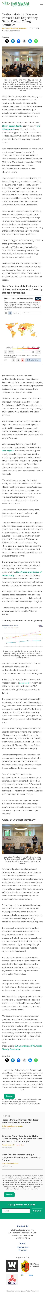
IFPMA (9, 1102)
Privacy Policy (22, 1247)
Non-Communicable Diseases (14, 28)
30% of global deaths (12, 126)
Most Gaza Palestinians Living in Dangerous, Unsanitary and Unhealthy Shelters (21, 1157)
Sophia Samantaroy (11, 31)
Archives (22, 1250)
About (23, 1243)
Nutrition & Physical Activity (19, 1104)
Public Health (35, 1104)
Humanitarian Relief (10, 1164)
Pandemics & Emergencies (13, 1145)
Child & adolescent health (12, 1126)
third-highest (8, 451)
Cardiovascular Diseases (17, 1100)
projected (24, 683)
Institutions (16, 1102)
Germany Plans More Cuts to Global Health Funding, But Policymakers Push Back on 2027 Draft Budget (22, 1139)
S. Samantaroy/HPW (25, 1046)
